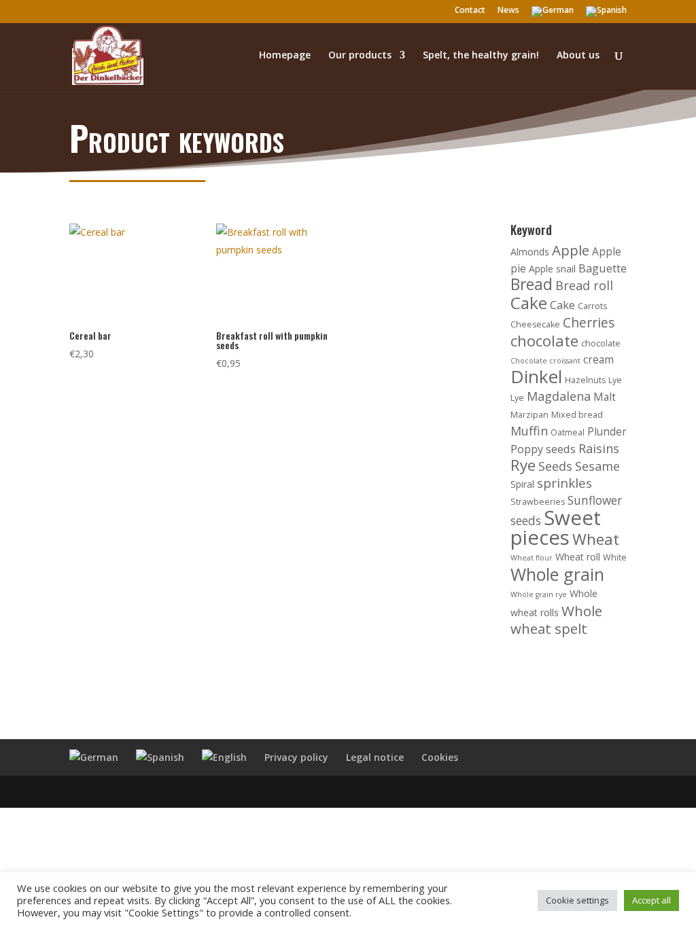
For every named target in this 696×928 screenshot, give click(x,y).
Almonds (529, 251)
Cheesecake (535, 324)
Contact (470, 11)
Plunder (607, 432)
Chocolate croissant (545, 360)
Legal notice (375, 757)
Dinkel (536, 376)
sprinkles (564, 483)
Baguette (602, 268)
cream (598, 360)
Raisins (598, 448)
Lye (615, 380)
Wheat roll (577, 556)
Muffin (529, 431)
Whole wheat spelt (556, 619)
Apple (570, 250)
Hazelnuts (585, 380)
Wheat (595, 539)
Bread (531, 284)
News (508, 11)
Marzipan (529, 415)
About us (578, 55)
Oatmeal (568, 432)
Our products (360, 55)
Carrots (592, 306)
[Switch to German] (553, 14)
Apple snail (552, 268)
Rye (523, 465)
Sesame (597, 466)
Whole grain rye (538, 594)
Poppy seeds (543, 449)
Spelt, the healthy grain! (481, 55)
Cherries (589, 322)
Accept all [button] (651, 900)
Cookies (439, 757)
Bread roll (584, 285)
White (615, 557)
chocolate (544, 341)
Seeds (555, 466)
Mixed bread (577, 415)
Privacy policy (296, 757)
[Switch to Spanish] (606, 14)
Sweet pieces (555, 527)
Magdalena (559, 396)
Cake (528, 302)
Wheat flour (531, 558)
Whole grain (557, 574)
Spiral (522, 484)
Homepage (285, 55)
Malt (604, 397)
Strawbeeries (537, 501)
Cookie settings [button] (577, 900)
